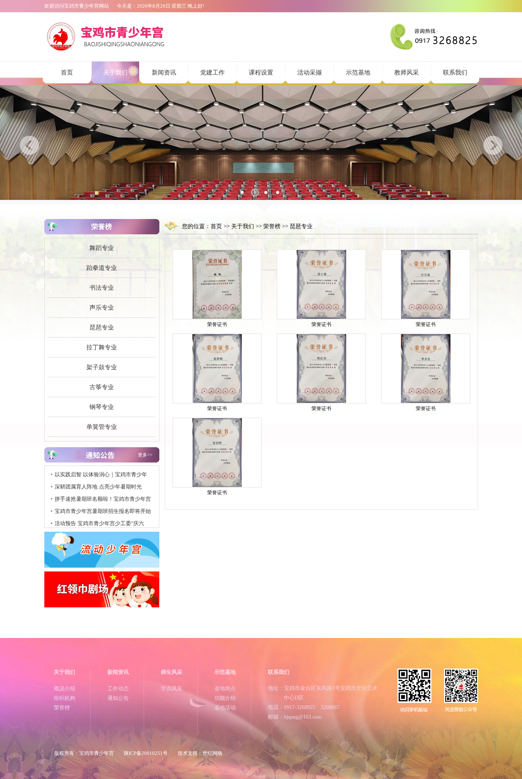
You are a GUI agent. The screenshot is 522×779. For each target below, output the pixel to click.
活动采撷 (309, 72)
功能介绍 (225, 698)
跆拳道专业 (101, 268)
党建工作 (212, 72)
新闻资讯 (164, 72)
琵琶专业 (101, 327)
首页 (67, 72)
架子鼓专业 (101, 367)
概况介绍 (64, 688)
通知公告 (118, 698)
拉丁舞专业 (101, 347)
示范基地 (358, 72)
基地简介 (225, 688)
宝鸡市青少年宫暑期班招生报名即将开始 (103, 503)
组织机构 (64, 698)
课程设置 (261, 72)
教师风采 (406, 72)
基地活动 (225, 708)
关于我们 (115, 72)
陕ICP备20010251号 (146, 753)
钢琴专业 (101, 407)
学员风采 (171, 688)
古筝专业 (101, 387)
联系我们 (455, 72)
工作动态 (118, 688)
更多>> (145, 455)
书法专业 (101, 287)
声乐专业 (101, 307)
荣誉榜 (271, 226)
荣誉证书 (217, 324)
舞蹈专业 (101, 248)
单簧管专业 (101, 427)
